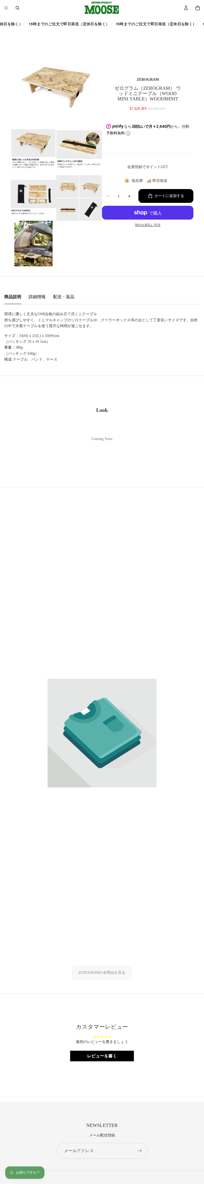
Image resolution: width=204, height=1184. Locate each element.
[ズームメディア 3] (79, 152)
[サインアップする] (139, 1150)
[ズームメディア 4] (33, 198)
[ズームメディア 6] (33, 243)
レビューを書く (102, 1056)
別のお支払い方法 (147, 225)
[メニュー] (6, 8)
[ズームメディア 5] (79, 198)
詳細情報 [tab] (37, 296)
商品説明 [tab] (12, 296)
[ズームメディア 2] (33, 152)
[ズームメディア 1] (56, 83)
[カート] (197, 8)
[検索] (17, 8)
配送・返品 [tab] (63, 296)
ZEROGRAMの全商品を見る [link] (102, 972)
